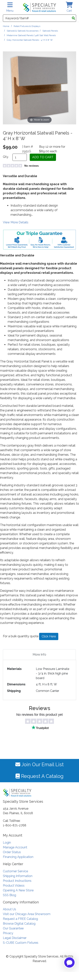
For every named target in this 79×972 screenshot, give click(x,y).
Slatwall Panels (50, 30)
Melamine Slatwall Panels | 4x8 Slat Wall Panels (31, 35)
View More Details (15, 222)
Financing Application (18, 857)
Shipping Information (17, 876)
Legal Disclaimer (14, 938)
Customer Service (15, 871)
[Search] (73, 18)
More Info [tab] (39, 654)
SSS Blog (9, 895)
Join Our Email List (42, 764)
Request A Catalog (41, 776)
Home (6, 26)
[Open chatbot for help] (69, 962)
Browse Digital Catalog (19, 923)
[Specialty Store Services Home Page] (39, 7)
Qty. (6, 157)
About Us (9, 909)
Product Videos (14, 885)
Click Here (49, 636)
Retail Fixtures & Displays (27, 26)
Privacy (8, 933)
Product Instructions (17, 881)
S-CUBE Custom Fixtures (20, 942)
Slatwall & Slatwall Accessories (23, 30)
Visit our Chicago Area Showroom (26, 914)
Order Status (12, 852)
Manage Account (15, 847)
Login (7, 842)
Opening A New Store (18, 890)
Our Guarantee (13, 928)
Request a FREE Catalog (20, 919)
